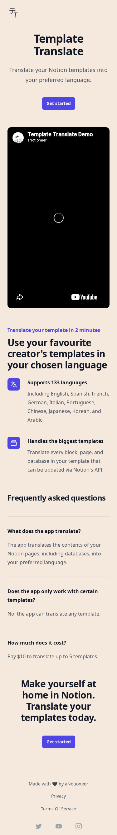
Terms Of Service (58, 809)
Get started (58, 103)
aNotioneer (76, 784)
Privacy (58, 796)
